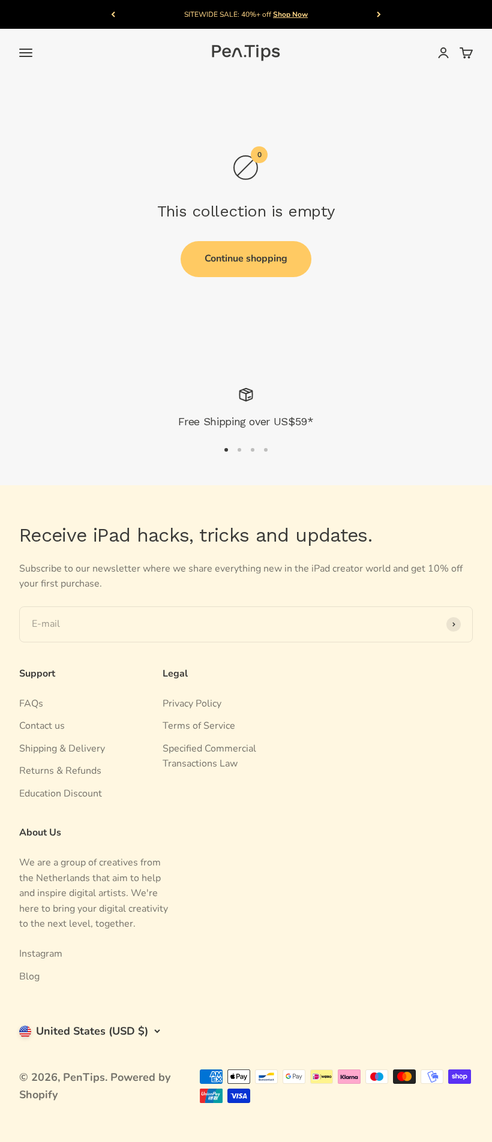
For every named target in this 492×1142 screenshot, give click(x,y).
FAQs (31, 703)
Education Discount (60, 793)
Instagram (40, 953)
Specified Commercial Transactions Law (209, 756)
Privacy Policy (192, 703)
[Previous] (113, 14)
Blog (29, 976)
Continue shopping (246, 258)
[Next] (379, 14)
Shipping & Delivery (62, 748)
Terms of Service (199, 725)
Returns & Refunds (60, 770)
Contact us (42, 725)
